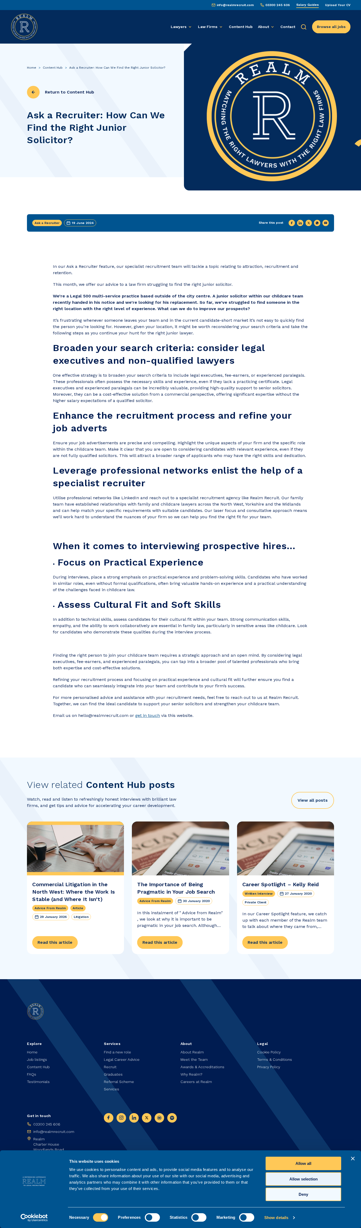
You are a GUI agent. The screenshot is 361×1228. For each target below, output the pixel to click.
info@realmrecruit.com (235, 5)
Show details (276, 1217)
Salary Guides (307, 5)
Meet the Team (194, 1059)
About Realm (192, 1052)
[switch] (152, 1217)
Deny (303, 1194)
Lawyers (179, 27)
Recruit (110, 1067)
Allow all (303, 1163)
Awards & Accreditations (202, 1067)
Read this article (55, 942)
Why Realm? (191, 1074)
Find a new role (117, 1052)
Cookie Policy (269, 1052)
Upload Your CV (337, 5)
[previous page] (33, 92)
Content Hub (241, 27)
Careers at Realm (196, 1082)
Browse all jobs (331, 27)
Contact (287, 27)
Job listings (37, 1059)
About (263, 27)
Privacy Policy (268, 1067)
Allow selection (303, 1179)
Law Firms (207, 27)
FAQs (31, 1074)
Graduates (113, 1074)
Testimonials (38, 1082)
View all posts (313, 800)
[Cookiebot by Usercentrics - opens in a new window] (34, 1218)
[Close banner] (353, 1158)
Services (111, 1089)
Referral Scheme (119, 1082)
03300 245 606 (277, 5)
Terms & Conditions (274, 1059)
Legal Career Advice (122, 1059)
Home (31, 67)
